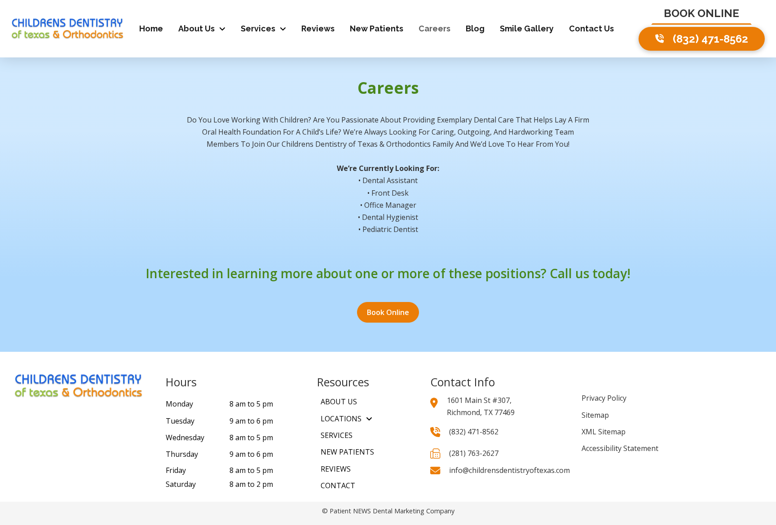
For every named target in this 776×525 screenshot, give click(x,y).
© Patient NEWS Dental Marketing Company (388, 511)
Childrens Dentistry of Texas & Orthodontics (356, 144)
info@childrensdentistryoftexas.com (509, 470)
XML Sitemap (604, 432)
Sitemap (595, 415)
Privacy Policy (604, 398)
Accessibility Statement (620, 448)
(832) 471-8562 (473, 432)
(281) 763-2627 (473, 453)
